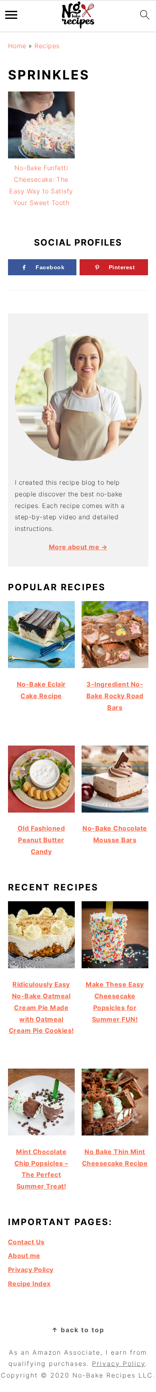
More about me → (78, 547)
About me (24, 1256)
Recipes (47, 46)
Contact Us (26, 1242)
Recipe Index (29, 1284)
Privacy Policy (31, 1270)
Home (17, 46)
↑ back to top (78, 1330)
